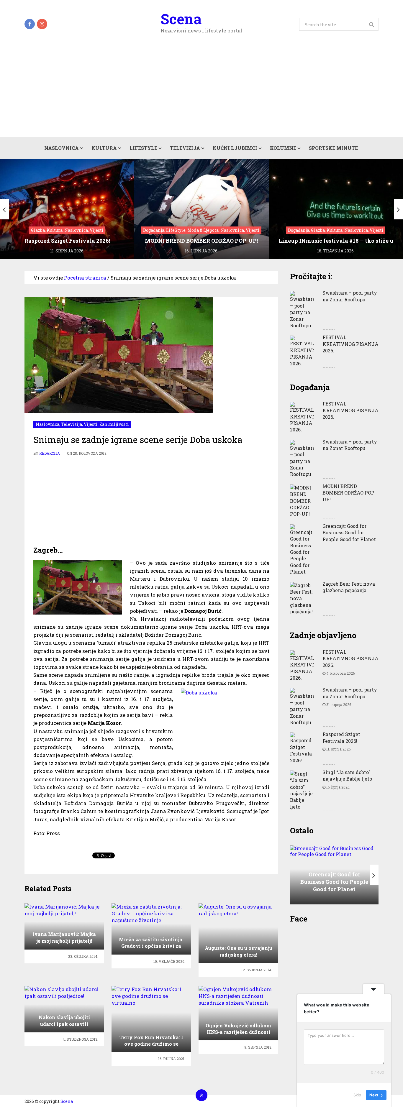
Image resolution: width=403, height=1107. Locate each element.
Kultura (104, 148)
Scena (181, 19)
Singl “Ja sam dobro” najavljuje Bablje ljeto (347, 775)
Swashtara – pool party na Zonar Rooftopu (349, 296)
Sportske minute (333, 148)
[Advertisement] (201, 92)
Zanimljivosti (114, 424)
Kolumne (283, 148)
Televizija (185, 148)
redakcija (49, 453)
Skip (357, 1095)
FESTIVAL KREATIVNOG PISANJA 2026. (350, 344)
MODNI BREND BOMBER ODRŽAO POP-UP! (349, 492)
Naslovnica (61, 148)
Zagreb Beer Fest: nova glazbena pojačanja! (348, 587)
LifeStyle (143, 148)
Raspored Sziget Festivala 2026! (341, 737)
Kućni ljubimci (235, 148)
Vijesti (91, 424)
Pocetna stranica (85, 277)
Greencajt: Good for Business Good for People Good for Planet (349, 532)
